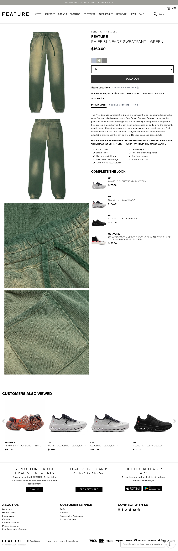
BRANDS (62, 14)
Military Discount (10, 526)
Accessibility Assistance (71, 516)
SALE (141, 14)
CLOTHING (75, 14)
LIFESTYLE (121, 14)
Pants (103, 32)
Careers (6, 519)
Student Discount (10, 522)
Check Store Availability (124, 87)
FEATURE (112, 32)
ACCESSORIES (106, 14)
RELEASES (50, 14)
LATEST (37, 14)
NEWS (133, 14)
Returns (64, 512)
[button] (3, 421)
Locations (7, 509)
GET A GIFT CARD (89, 489)
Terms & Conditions (68, 541)
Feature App (8, 516)
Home (94, 32)
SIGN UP (34, 489)
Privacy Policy (52, 541)
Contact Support (68, 519)
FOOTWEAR (90, 14)
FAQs (62, 509)
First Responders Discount (15, 529)
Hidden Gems (8, 512)
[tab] (100, 105)
